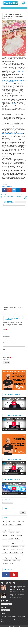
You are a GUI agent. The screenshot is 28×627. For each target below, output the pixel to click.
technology (19, 549)
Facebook (13, 530)
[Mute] (22, 409)
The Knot (5, 552)
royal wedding (6, 546)
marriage (17, 538)
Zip (4, 349)
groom (17, 532)
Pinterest (13, 541)
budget (8, 521)
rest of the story (13, 544)
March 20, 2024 (22, 591)
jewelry (4, 538)
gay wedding (11, 532)
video (14, 555)
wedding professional (8, 563)
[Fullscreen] (24, 409)
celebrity (5, 524)
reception (5, 544)
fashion (19, 530)
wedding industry (7, 560)
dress (18, 527)
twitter (4, 555)
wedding (20, 555)
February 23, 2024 (22, 597)
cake (23, 521)
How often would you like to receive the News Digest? (12, 356)
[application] (14, 403)
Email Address (6, 336)
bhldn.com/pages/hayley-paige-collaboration (12, 133)
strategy (13, 549)
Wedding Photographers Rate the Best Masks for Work (7, 196)
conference (18, 524)
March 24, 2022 (12, 311)
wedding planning (16, 560)
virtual (7, 135)
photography (6, 541)
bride (4, 521)
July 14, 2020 (10, 18)
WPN (4, 18)
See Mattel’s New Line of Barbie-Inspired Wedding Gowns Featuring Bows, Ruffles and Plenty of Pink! (18, 588)
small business (14, 546)
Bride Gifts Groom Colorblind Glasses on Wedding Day (22, 196)
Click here (3, 621)
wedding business (7, 558)
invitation (19, 535)
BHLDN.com (22, 71)
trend (21, 552)
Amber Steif (14, 591)
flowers (4, 532)
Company (5, 342)
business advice (16, 521)
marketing (10, 538)
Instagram (12, 535)
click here (14, 619)
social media (5, 549)
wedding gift (16, 558)
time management (13, 552)
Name (5, 329)
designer (13, 527)
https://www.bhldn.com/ (7, 186)
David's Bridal (6, 527)
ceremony (11, 524)
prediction (19, 541)
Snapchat (22, 546)
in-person (12, 135)
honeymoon (5, 535)
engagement (6, 530)
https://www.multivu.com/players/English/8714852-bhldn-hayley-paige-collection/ (14, 81)
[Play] (4, 409)
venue (9, 555)
